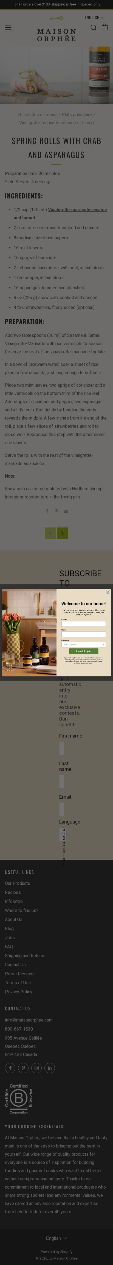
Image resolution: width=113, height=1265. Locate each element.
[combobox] (83, 644)
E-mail (63, 619)
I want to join (83, 651)
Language (65, 640)
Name (63, 630)
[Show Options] (104, 644)
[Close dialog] (108, 591)
